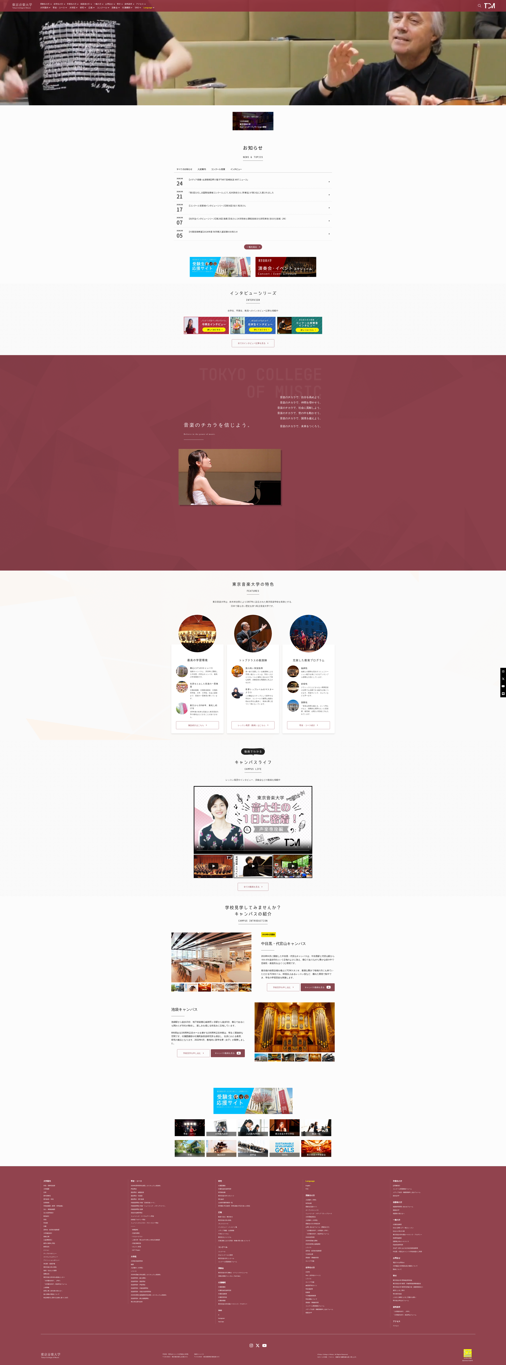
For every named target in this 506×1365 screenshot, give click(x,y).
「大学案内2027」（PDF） (52, 1280)
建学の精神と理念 (49, 1243)
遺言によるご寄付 (399, 1290)
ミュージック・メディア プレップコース (319, 1213)
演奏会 (115, 7)
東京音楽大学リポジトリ (226, 1196)
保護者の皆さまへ (399, 1213)
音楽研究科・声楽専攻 (138, 1285)
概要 (132, 1264)
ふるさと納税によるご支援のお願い (404, 1297)
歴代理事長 (47, 1196)
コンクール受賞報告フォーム (227, 1261)
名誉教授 (46, 1202)
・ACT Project (135, 1250)
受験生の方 (45, 4)
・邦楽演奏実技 (136, 1243)
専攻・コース (59, 7)
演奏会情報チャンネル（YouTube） (229, 1276)
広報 (90, 7)
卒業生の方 (71, 4)
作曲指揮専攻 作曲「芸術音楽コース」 (143, 1202)
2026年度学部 (310, 1237)
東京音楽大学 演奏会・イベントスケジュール (233, 1272)
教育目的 (46, 1246)
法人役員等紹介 (48, 1213)
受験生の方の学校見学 (313, 1223)
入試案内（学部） (311, 1200)
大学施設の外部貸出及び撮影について (405, 1266)
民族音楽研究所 (398, 1244)
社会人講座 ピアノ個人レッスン (403, 1228)
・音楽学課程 (135, 1233)
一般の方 (97, 4)
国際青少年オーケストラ (401, 1241)
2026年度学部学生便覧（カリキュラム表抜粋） (146, 1185)
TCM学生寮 (309, 1254)
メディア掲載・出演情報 (226, 1230)
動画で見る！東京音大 (225, 1217)
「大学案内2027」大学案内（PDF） (317, 1230)
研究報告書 (221, 1192)
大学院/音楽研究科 (137, 1261)
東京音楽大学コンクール (226, 1258)
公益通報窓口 (47, 1240)
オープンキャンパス (312, 1210)
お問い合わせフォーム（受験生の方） (318, 1227)
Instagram (221, 1318)
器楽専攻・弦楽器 (137, 1196)
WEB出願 (309, 1203)
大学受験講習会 (311, 1217)
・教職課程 (134, 1229)
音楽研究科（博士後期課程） (140, 1298)
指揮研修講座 (397, 1238)
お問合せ (109, 4)
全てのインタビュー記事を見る (252, 343)
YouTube (221, 1321)
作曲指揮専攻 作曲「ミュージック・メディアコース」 (148, 1206)
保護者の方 (85, 4)
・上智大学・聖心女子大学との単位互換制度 (145, 1240)
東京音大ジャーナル (224, 1237)
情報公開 (46, 1236)
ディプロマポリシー (50, 1253)
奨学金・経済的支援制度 (51, 1229)
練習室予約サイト (311, 1285)
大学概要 (46, 1189)
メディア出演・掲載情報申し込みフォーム (319, 1309)
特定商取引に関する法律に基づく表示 (55, 1297)
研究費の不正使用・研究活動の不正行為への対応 (234, 1206)
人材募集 (46, 1287)
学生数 (45, 1223)
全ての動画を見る (252, 887)
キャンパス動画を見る (315, 987)
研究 (82, 7)
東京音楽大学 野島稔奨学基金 (402, 1280)
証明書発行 (396, 1185)
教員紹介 (46, 1216)
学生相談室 (309, 1289)
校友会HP (396, 1196)
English (308, 1185)
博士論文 (221, 1199)
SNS (137, 7)
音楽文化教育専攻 (136, 1213)
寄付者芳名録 (397, 1294)
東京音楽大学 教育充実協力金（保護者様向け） (408, 1287)
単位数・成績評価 (49, 1263)
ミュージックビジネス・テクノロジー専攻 (144, 1223)
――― (133, 1226)
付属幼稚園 (221, 1300)
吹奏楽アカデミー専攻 (138, 1219)
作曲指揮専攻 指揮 (137, 1209)
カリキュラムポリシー (50, 1257)
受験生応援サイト (311, 1206)
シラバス (134, 1271)
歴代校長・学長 (48, 1199)
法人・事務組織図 (49, 1209)
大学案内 (44, 7)
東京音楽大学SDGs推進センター (54, 1277)
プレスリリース (223, 1223)
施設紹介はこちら (196, 725)
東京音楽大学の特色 (50, 1267)
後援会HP (309, 1312)
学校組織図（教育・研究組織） (53, 1206)
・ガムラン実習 (136, 1246)
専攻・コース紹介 (307, 725)
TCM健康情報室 (311, 1295)
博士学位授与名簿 (136, 1301)
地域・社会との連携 (50, 1270)
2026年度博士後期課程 (313, 1244)
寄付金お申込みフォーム (401, 1300)
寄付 (119, 4)
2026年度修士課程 (311, 1240)
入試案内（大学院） (137, 1268)
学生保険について (311, 1299)
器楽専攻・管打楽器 (138, 1199)
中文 (307, 1189)
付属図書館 (221, 1185)
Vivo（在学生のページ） (313, 1275)
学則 (44, 1219)
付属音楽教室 (222, 1294)
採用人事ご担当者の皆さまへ (52, 1291)
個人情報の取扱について (51, 1294)
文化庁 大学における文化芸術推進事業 (405, 1248)
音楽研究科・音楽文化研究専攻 (141, 1291)
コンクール (102, 7)
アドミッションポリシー (51, 1260)
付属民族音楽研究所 (224, 1189)
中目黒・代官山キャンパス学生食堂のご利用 (407, 1251)
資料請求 (128, 4)
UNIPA (308, 1272)
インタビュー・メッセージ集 (228, 1227)
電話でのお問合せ (399, 1262)
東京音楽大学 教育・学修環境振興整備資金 (407, 1283)
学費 (44, 1226)
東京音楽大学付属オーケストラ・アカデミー (232, 1304)
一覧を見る (252, 246)
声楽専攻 (134, 1189)
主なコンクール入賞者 (225, 1255)
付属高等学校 (222, 1297)
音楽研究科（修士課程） (139, 1278)
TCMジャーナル (223, 1234)
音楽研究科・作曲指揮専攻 (139, 1288)
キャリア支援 (310, 1261)
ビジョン (46, 1250)
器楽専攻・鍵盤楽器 (138, 1192)
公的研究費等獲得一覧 (225, 1202)
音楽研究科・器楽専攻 (138, 1281)
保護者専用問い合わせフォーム (403, 1206)
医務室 (308, 1292)
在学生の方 (58, 4)
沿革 (44, 1192)
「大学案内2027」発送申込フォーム (55, 1284)
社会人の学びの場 (399, 1231)
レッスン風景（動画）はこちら (252, 725)
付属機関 (126, 7)
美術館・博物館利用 (312, 1257)
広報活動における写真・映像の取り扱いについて (234, 1240)
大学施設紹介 (47, 1233)
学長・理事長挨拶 (49, 1185)
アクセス (140, 4)
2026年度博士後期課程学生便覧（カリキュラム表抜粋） (149, 1295)
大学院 (72, 7)
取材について (397, 1269)
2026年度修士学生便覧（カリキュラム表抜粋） (146, 1274)
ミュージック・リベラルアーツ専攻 (142, 1216)
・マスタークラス (136, 1236)
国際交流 (46, 1274)
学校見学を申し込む (282, 987)
